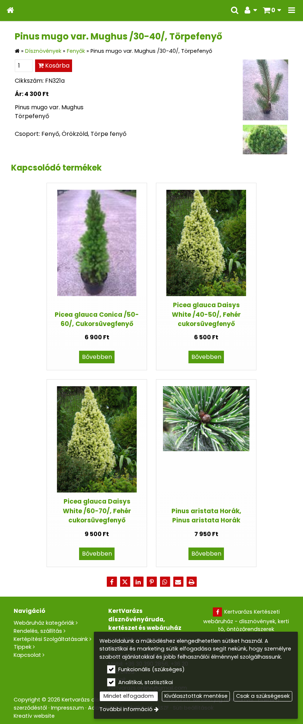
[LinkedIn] (138, 582)
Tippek (22, 647)
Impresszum (67, 707)
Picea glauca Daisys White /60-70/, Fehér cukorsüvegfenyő (97, 511)
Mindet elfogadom (128, 696)
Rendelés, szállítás (38, 631)
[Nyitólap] (10, 10)
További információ (126, 709)
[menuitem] (10, 10)
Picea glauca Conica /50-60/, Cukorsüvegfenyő (97, 319)
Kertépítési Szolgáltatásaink (51, 639)
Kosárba (56, 65)
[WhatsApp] (165, 582)
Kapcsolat (27, 655)
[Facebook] (112, 582)
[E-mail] (178, 582)
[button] (291, 10)
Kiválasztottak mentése (196, 696)
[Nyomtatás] (191, 582)
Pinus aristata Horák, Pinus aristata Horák (206, 516)
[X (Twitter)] (125, 582)
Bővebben (97, 357)
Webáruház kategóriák (44, 623)
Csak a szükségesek (263, 696)
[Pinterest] (151, 582)
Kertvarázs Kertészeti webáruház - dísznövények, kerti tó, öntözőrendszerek (246, 620)
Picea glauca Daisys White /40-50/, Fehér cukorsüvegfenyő (206, 314)
